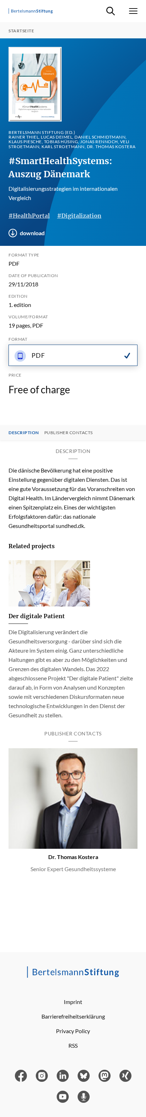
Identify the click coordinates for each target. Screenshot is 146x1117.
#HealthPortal (29, 215)
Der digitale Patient (37, 616)
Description (24, 433)
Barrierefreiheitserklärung (73, 1016)
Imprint (73, 1001)
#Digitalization (79, 215)
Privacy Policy (73, 1030)
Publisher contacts (68, 433)
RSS (73, 1045)
